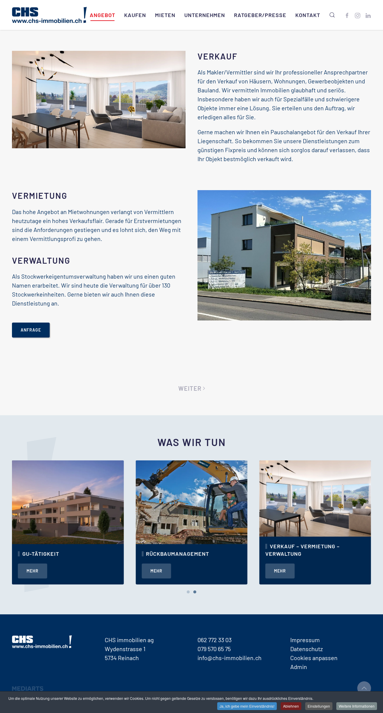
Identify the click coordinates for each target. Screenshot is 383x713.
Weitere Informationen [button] (357, 706)
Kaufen (135, 15)
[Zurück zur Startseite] (49, 15)
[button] (332, 15)
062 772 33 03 (214, 639)
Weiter (189, 388)
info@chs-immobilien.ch (229, 657)
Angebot (102, 15)
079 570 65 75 (214, 648)
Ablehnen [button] (291, 706)
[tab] (188, 591)
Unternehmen (204, 15)
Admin (298, 666)
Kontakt (307, 15)
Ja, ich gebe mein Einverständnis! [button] (247, 706)
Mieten (165, 15)
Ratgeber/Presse (260, 15)
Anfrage (31, 329)
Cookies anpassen (314, 657)
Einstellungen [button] (319, 706)
